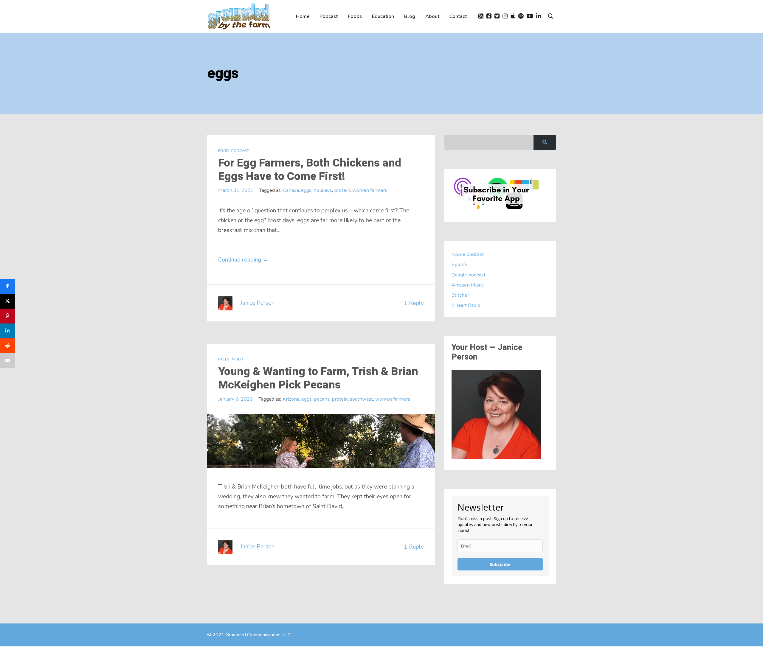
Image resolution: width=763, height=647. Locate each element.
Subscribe (500, 564)
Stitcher (460, 295)
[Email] (7, 360)
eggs (306, 190)
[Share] (7, 286)
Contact (458, 16)
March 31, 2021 (235, 190)
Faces (223, 359)
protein (342, 190)
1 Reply (414, 303)
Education (383, 16)
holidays (323, 190)
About (432, 16)
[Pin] (7, 316)
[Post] (7, 301)
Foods (355, 16)
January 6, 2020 (235, 399)
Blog (409, 16)
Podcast (329, 16)
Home (302, 16)
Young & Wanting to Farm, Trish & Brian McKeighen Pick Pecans (318, 378)
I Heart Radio (466, 305)
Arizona (290, 399)
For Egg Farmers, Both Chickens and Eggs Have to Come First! (309, 170)
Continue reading (243, 260)
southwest (361, 399)
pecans (322, 399)
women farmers (369, 190)
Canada (291, 190)
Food (223, 150)
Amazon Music (468, 284)
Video (237, 359)
